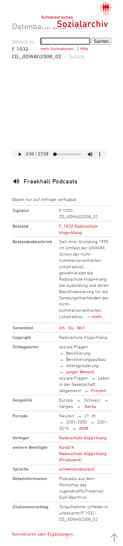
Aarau (89, 406)
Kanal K (66, 447)
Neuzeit (66, 415)
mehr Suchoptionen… (58, 48)
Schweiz (91, 399)
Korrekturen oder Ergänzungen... (44, 533)
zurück (76, 56)
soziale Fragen (73, 346)
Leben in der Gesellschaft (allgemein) (84, 384)
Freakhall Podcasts (51, 181)
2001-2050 (76, 421)
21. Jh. (90, 415)
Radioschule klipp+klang (83, 437)
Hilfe (84, 48)
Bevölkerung (78, 352)
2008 (83, 428)
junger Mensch (80, 371)
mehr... (99, 316)
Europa (66, 399)
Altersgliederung (82, 365)
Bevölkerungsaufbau (86, 359)
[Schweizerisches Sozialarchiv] (76, 14)
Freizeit (98, 390)
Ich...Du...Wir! (72, 327)
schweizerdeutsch (76, 468)
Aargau (66, 406)
